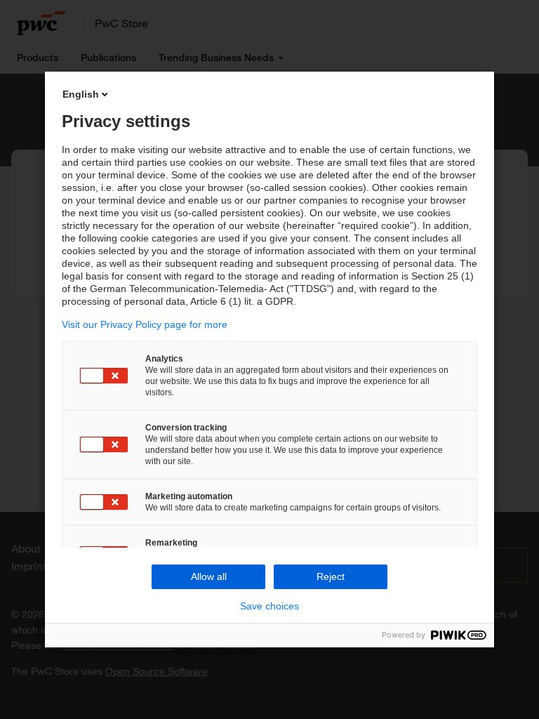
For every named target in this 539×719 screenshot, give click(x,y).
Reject (331, 576)
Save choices (269, 606)
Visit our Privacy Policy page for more (144, 324)
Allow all (209, 576)
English (80, 94)
